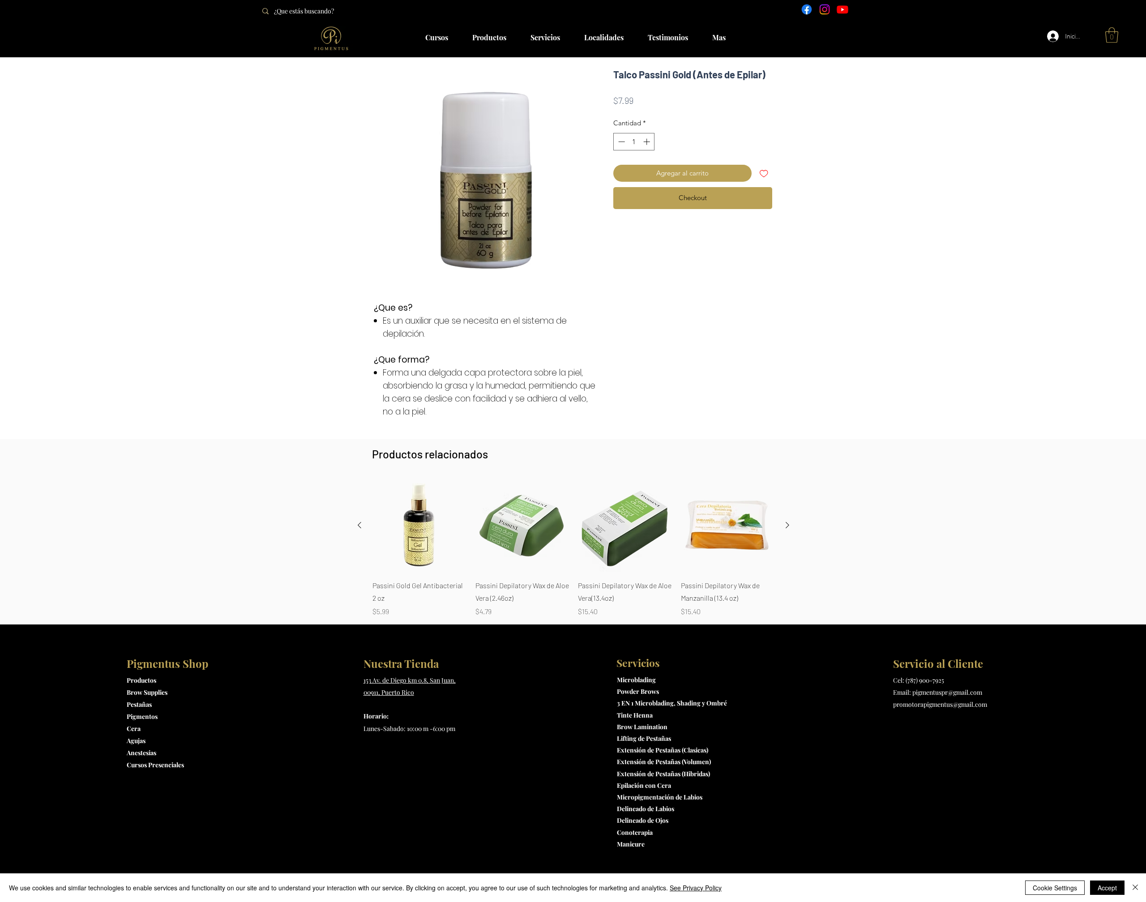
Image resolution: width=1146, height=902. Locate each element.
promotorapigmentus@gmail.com (940, 704)
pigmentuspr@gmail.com (947, 692)
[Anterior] (359, 525)
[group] (573, 548)
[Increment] (647, 141)
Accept (1107, 887)
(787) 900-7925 (925, 680)
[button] (1111, 35)
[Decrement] (621, 141)
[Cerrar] (1135, 888)
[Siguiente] (787, 525)
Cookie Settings (1055, 887)
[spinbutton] (634, 141)
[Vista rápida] (419, 526)
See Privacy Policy (696, 887)
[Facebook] (806, 9)
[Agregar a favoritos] (764, 173)
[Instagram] (824, 9)
